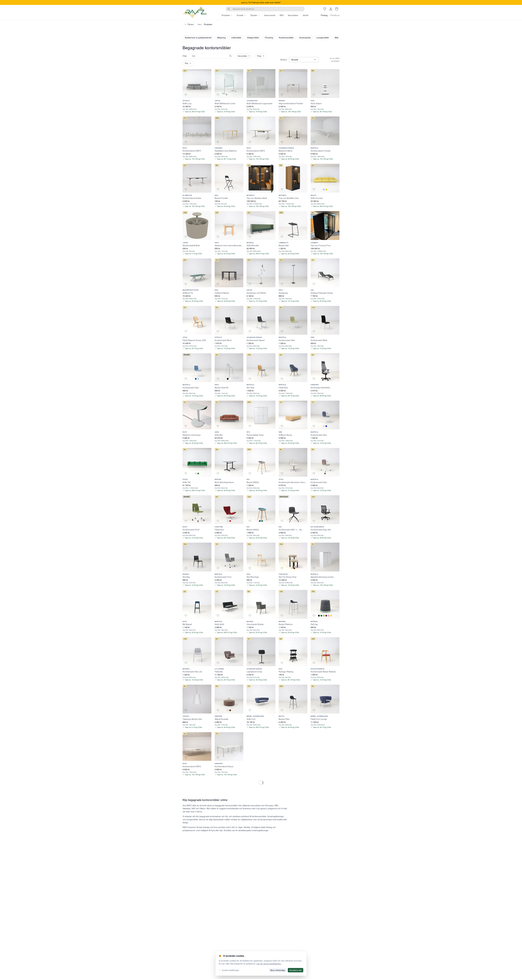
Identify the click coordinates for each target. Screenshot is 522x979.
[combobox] (265, 9)
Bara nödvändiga (277, 970)
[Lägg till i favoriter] (186, 94)
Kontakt (240, 15)
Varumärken (293, 15)
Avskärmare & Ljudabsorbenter (198, 37)
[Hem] (195, 12)
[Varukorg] (336, 9)
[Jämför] (208, 94)
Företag (324, 15)
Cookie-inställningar (230, 970)
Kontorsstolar (305, 37)
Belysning (221, 37)
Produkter (226, 15)
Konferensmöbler (286, 37)
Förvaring (269, 37)
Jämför (306, 15)
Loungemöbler (322, 37)
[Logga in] (330, 9)
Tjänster (253, 15)
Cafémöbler (236, 37)
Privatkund (334, 15)
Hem (200, 24)
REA (281, 15)
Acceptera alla (295, 970)
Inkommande (269, 15)
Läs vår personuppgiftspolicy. (268, 963)
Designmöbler (253, 37)
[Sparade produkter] (324, 9)
